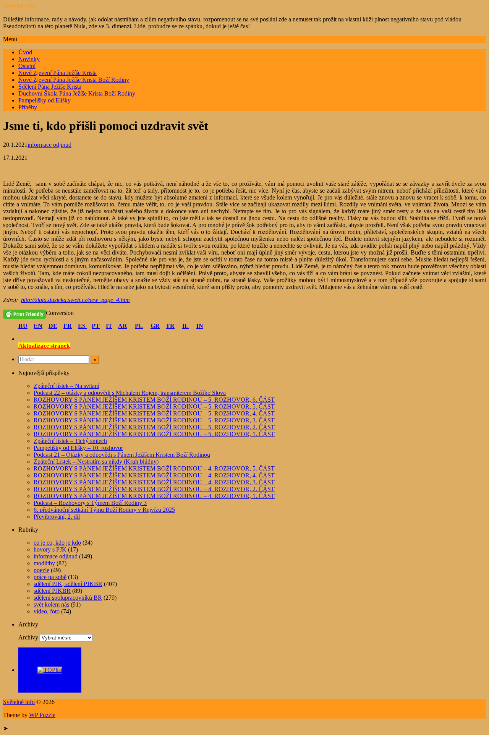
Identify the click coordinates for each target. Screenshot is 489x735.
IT (109, 326)
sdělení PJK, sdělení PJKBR (68, 584)
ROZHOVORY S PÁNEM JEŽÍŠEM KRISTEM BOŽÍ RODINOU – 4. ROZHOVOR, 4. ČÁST (154, 475)
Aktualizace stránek (44, 345)
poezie (41, 570)
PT (96, 326)
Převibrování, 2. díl (57, 516)
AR (122, 326)
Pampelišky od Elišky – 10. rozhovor (78, 448)
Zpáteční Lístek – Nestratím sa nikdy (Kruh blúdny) (96, 461)
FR (67, 326)
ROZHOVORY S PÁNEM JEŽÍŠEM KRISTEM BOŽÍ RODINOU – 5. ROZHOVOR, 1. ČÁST (154, 434)
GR (155, 326)
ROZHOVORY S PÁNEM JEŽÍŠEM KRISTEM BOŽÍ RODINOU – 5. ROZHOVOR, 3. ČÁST (154, 420)
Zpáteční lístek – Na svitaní (66, 386)
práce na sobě (50, 577)
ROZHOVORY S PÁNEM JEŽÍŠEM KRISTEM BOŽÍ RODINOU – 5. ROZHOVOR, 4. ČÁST (154, 413)
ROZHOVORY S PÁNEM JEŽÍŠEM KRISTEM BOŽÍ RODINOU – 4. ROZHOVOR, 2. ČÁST (154, 489)
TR (170, 326)
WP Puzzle (42, 715)
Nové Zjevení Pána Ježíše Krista (57, 73)
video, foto (47, 611)
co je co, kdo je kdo (57, 542)
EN (38, 326)
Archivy (28, 637)
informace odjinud (49, 144)
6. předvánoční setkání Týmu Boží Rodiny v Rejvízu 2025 (104, 509)
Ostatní (27, 66)
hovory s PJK (50, 549)
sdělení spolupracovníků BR (68, 597)
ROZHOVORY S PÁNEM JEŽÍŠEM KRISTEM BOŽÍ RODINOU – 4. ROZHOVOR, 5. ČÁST (154, 468)
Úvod (25, 52)
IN (199, 326)
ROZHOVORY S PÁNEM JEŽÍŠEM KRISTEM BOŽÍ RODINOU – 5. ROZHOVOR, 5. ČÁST (154, 406)
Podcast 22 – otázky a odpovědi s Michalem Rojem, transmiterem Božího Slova (130, 392)
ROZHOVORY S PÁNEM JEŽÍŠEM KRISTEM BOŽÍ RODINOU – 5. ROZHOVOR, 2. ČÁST (154, 427)
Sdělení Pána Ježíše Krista (49, 86)
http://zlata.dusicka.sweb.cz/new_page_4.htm (75, 300)
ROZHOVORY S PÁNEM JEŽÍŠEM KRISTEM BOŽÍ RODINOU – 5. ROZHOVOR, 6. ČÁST (154, 399)
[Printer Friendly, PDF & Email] (24, 313)
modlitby (44, 563)
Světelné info (19, 6)
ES (82, 326)
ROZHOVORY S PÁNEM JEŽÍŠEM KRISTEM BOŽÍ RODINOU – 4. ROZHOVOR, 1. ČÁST (154, 496)
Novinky (29, 59)
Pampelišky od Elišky (44, 100)
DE (53, 326)
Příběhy (27, 107)
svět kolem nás (51, 604)
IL (185, 326)
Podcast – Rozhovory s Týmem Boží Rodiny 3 (90, 503)
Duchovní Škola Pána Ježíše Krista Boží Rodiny (76, 93)
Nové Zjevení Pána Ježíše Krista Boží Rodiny (73, 79)
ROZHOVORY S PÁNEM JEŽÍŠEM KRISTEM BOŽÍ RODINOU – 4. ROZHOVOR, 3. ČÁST (154, 482)
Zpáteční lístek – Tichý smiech (70, 441)
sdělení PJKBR (52, 590)
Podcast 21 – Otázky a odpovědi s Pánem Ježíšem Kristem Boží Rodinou (122, 454)
